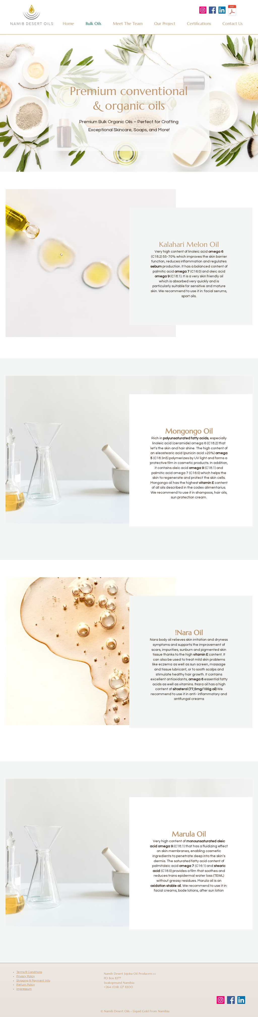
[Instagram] (202, 10)
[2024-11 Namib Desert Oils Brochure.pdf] (231, 11)
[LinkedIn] (221, 10)
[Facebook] (212, 10)
